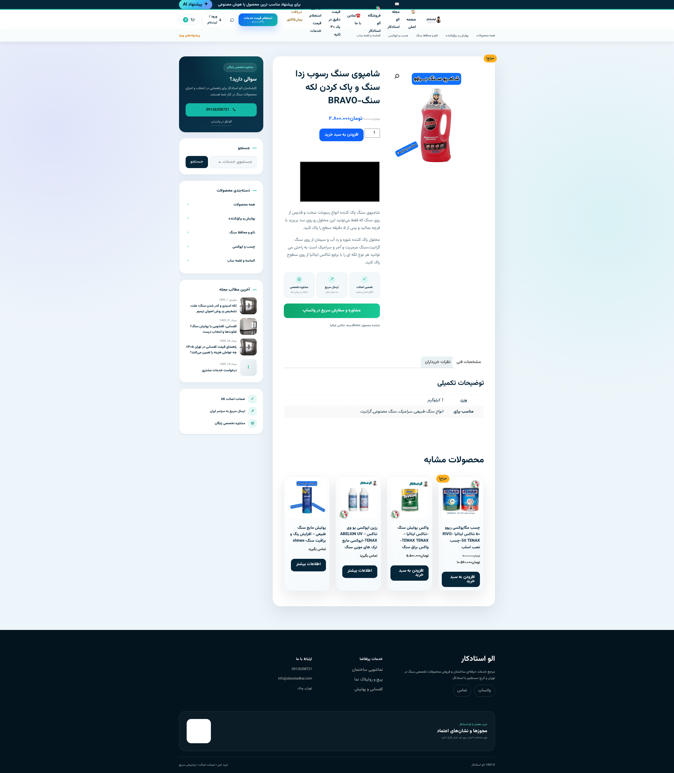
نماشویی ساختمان (367, 670)
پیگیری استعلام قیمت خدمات (315, 19)
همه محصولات (485, 35)
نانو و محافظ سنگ (427, 35)
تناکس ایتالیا (337, 325)
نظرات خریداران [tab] (438, 362)
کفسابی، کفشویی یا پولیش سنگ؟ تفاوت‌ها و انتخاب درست (213, 329)
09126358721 (302, 669)
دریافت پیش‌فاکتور (295, 16)
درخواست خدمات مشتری (219, 370)
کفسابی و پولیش (368, 689)
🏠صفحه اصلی (411, 19)
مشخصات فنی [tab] (469, 362)
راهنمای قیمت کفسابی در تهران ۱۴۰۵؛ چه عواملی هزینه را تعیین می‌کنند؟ (211, 349)
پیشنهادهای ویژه (189, 35)
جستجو (196, 161)
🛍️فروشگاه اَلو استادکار (374, 19)
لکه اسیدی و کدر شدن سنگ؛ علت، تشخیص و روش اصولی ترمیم (213, 308)
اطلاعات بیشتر (360, 570)
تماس (462, 690)
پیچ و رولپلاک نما (368, 679)
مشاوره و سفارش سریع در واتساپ (332, 310)
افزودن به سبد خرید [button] (462, 579)
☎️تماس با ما (354, 19)
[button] (397, 76)
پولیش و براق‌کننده (457, 35)
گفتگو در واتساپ (221, 121)
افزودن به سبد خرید (341, 134)
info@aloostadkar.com (295, 678)
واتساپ (484, 690)
